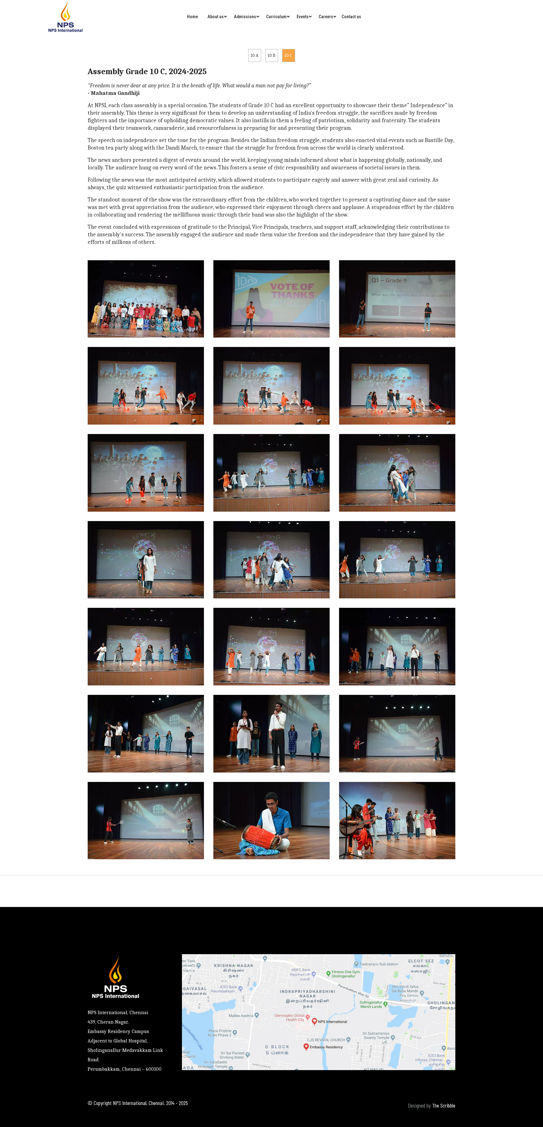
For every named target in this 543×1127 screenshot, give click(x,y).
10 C (288, 55)
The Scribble (443, 1105)
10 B (272, 55)
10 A (254, 55)
